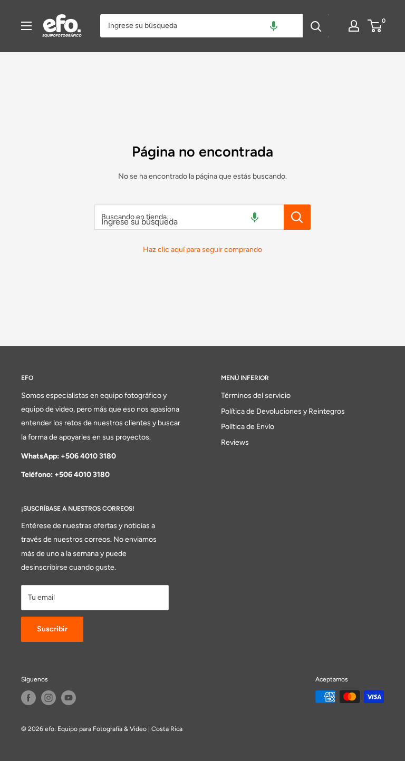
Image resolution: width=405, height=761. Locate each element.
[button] (274, 25)
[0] (375, 25)
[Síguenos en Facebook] (28, 697)
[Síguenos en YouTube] (68, 697)
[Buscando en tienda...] (297, 217)
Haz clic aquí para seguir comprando (202, 249)
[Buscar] (316, 25)
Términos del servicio (256, 395)
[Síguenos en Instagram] (48, 697)
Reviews (235, 442)
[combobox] (201, 25)
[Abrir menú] (26, 26)
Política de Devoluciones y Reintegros (283, 411)
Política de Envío (247, 426)
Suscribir (52, 629)
